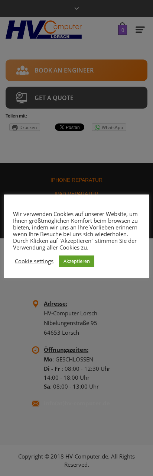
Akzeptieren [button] (77, 261)
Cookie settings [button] (34, 261)
